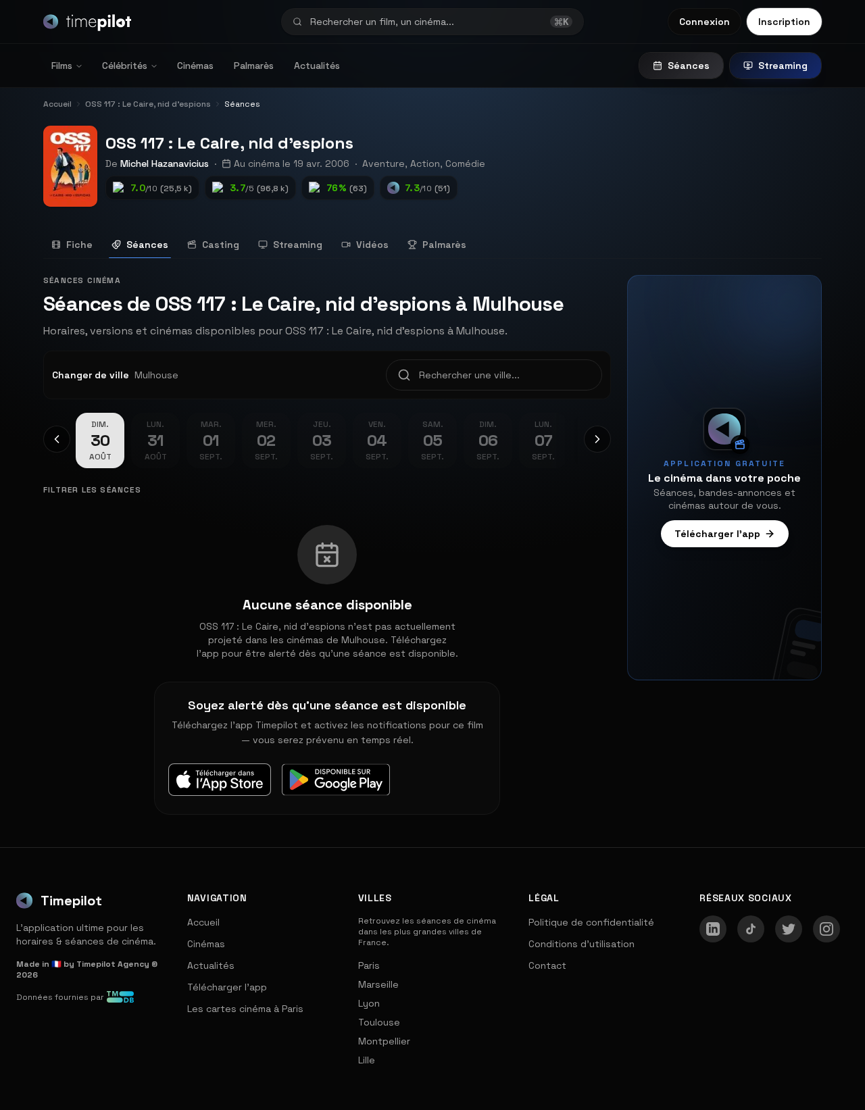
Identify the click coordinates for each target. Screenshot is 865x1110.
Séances (689, 65)
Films (61, 65)
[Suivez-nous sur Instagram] (826, 928)
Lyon (369, 1003)
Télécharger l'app (717, 534)
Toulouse (379, 1022)
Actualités (317, 65)
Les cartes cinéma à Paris (245, 1009)
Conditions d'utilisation (581, 944)
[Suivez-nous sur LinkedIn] (712, 928)
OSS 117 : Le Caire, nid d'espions (229, 142)
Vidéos (372, 244)
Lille (366, 1060)
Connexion (704, 22)
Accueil (203, 922)
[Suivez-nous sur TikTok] (750, 928)
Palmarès (254, 65)
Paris (369, 965)
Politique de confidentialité (591, 922)
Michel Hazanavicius (164, 163)
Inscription (784, 22)
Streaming (783, 65)
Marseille (378, 984)
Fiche (79, 244)
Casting (220, 244)
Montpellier (384, 1041)
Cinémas (195, 65)
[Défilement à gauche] (56, 439)
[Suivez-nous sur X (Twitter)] (788, 928)
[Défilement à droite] (597, 439)
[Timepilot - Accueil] (87, 22)
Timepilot (71, 900)
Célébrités (124, 65)
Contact (547, 965)
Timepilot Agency (112, 964)
